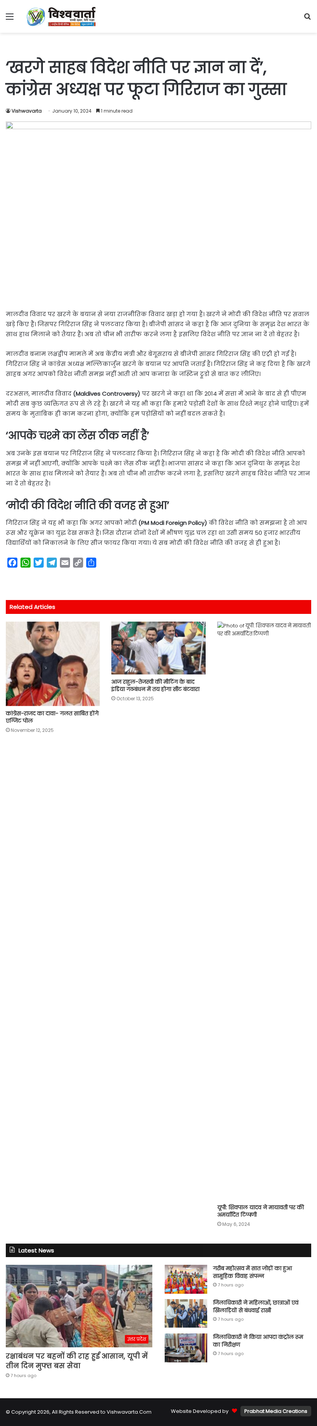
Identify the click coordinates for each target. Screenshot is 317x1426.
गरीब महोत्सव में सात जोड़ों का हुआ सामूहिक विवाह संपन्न (252, 1272)
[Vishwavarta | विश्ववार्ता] (62, 16)
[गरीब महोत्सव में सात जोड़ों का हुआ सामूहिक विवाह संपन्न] (186, 1279)
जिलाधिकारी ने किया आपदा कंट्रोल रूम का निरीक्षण (258, 1340)
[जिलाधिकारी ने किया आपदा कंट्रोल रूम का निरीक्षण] (186, 1347)
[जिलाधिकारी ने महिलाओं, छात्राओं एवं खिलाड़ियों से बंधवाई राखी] (186, 1313)
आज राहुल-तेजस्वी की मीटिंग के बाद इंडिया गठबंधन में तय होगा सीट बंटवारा (155, 685)
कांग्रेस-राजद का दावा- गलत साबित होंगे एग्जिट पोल (52, 717)
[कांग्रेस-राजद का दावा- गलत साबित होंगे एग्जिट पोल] (53, 664)
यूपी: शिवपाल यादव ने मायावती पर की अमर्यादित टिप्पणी (260, 1211)
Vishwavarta (27, 111)
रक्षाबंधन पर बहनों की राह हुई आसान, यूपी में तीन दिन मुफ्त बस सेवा (77, 1360)
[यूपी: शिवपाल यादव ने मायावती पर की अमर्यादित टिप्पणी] (264, 911)
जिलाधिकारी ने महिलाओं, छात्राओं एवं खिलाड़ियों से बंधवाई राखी (255, 1306)
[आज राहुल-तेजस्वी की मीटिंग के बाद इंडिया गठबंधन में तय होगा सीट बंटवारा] (158, 648)
